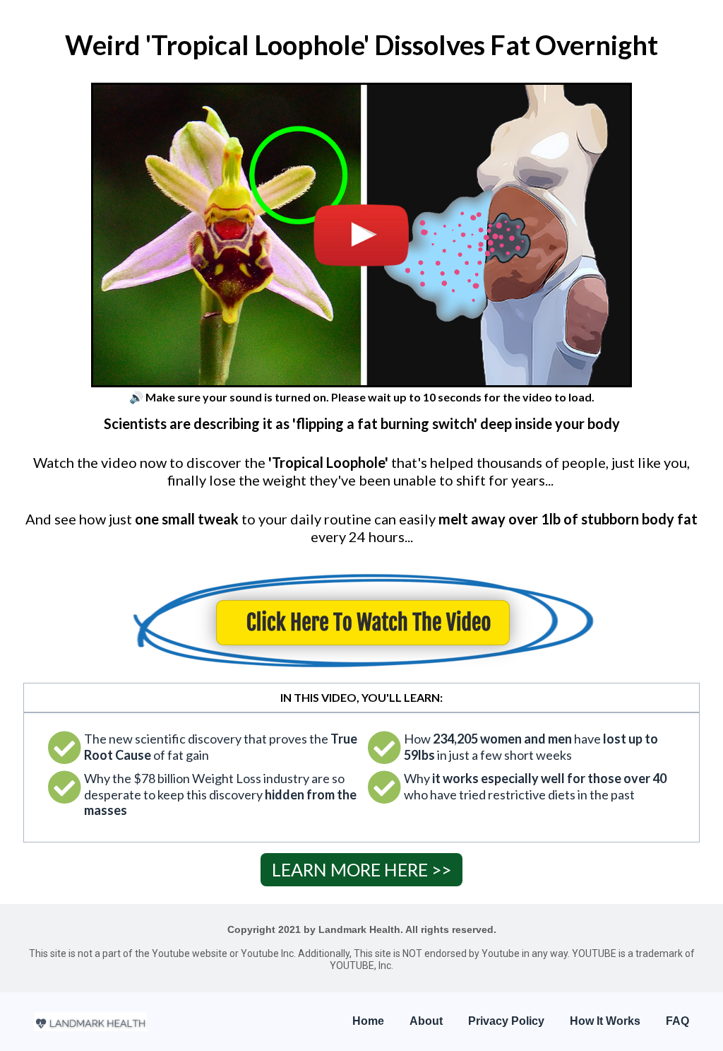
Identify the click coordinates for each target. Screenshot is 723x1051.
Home (368, 1021)
